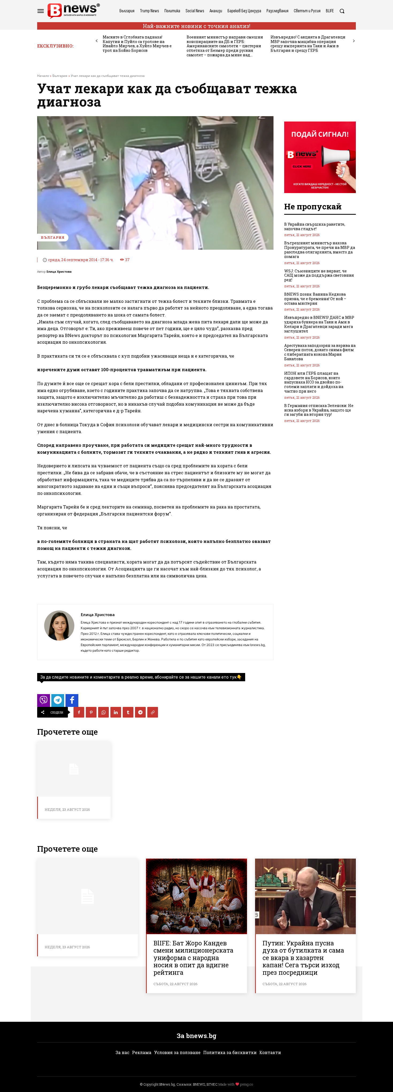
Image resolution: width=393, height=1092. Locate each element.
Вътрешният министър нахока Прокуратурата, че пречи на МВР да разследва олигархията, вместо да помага (319, 249)
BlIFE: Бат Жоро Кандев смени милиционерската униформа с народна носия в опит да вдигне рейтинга (193, 957)
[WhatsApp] (103, 712)
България (59, 75)
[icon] (43, 702)
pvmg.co (246, 1084)
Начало (43, 75)
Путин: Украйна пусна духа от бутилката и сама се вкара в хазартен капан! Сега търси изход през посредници (303, 957)
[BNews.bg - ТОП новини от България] (73, 11)
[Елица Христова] (59, 632)
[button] (342, 11)
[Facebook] (79, 712)
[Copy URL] (152, 712)
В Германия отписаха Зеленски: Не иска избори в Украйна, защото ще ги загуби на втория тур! (318, 410)
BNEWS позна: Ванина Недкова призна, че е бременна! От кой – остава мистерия (315, 299)
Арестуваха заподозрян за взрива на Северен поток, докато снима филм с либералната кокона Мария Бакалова (320, 352)
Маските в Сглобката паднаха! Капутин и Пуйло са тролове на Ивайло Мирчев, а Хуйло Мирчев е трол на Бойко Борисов (137, 43)
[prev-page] (96, 41)
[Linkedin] (115, 712)
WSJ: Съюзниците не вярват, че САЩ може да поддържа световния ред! (319, 275)
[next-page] (353, 41)
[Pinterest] (91, 712)
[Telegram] (140, 712)
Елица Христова (59, 271)
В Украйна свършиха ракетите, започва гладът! (314, 226)
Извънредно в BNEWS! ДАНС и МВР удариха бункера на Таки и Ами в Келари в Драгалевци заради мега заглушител (319, 324)
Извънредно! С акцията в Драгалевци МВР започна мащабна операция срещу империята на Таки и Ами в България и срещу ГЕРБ (308, 43)
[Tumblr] (128, 712)
